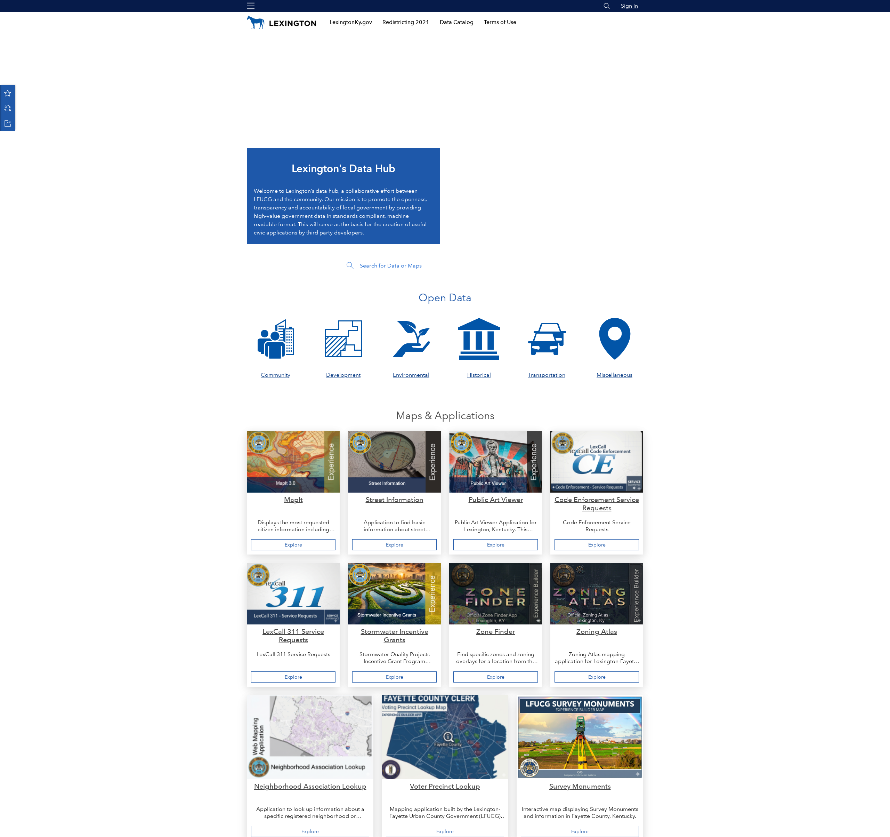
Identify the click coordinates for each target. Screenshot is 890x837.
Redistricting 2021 (405, 22)
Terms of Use (500, 22)
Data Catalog (457, 22)
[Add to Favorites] (7, 93)
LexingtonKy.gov (351, 22)
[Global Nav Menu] (251, 6)
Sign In (629, 5)
